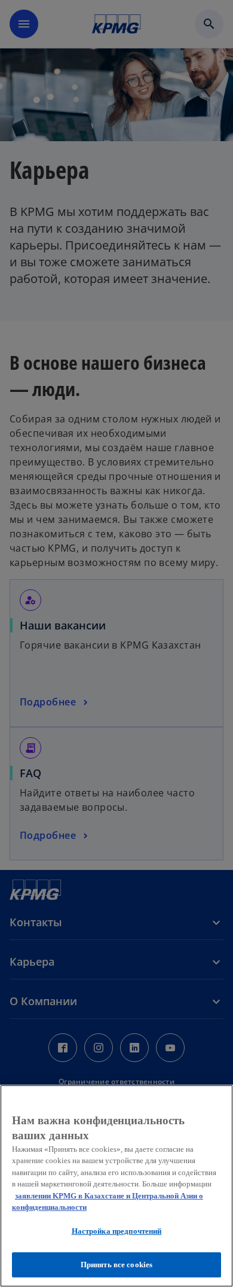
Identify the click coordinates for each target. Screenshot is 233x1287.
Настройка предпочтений (117, 1231)
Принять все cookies (116, 1264)
